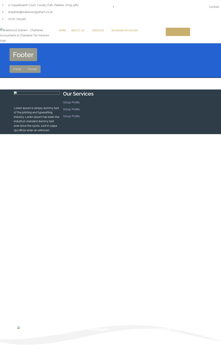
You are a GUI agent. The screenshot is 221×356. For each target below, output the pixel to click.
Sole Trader (92, 345)
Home (17, 69)
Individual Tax (94, 338)
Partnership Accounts (99, 352)
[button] (110, 34)
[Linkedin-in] (126, 18)
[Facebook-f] (116, 18)
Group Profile (71, 102)
